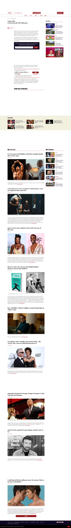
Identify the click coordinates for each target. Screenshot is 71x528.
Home (8, 18)
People (56, 152)
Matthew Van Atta (12, 27)
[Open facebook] (15, 13)
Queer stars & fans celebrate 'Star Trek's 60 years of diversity (24, 229)
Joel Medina (9, 311)
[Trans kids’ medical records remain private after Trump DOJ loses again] (50, 31)
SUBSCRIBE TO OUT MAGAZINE (9, 13)
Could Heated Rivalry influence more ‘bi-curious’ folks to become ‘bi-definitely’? (26, 481)
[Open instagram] (21, 13)
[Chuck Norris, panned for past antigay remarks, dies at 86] (26, 445)
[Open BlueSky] (17, 13)
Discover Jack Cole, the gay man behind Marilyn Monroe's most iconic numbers (23, 268)
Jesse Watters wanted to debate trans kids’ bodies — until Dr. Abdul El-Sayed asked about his (59, 168)
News (31, 15)
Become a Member (35, 72)
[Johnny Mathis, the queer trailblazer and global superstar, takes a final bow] (49, 121)
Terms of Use (22, 526)
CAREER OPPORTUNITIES (16, 522)
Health (36, 15)
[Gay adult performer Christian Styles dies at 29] (50, 178)
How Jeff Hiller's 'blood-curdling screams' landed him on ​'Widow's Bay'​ (26, 309)
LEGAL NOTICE (41, 522)
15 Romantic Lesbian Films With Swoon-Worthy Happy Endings (39, 121)
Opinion (45, 15)
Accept (69, 526)
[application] (54, 52)
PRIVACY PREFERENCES (32, 522)
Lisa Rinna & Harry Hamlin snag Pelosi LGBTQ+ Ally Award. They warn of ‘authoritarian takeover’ (24, 342)
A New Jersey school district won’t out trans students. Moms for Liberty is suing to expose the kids (59, 27)
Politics (25, 15)
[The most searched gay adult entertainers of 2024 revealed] (30, 126)
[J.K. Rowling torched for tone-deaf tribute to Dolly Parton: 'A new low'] (50, 154)
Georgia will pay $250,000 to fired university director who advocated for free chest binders (59, 45)
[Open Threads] (19, 13)
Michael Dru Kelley (10, 483)
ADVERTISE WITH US (22, 522)
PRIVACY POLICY (27, 522)
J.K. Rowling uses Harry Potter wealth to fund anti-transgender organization (20, 126)
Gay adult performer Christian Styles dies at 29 (59, 179)
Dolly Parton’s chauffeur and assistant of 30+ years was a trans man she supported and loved (59, 162)
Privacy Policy (16, 526)
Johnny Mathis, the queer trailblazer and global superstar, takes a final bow (58, 121)
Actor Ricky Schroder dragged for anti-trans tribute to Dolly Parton (59, 173)
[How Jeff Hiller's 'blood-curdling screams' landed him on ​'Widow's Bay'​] (26, 323)
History (41, 15)
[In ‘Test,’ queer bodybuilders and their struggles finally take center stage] (26, 169)
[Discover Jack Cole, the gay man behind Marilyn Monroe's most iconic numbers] (26, 282)
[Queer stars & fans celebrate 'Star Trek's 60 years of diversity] (26, 243)
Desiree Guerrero (10, 192)
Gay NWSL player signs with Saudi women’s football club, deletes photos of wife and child (59, 39)
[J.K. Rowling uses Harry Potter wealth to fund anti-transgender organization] (11, 126)
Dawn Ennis (9, 231)
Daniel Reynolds (9, 157)
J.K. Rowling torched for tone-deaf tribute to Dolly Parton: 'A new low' (59, 156)
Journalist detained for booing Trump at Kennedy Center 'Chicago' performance (26, 394)
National (56, 164)
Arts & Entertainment (13, 18)
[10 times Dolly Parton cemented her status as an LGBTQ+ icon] (11, 121)
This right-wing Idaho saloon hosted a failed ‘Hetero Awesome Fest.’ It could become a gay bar (59, 185)
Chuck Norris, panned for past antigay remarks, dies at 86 (25, 431)
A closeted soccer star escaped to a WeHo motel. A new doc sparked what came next (25, 189)
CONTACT (9, 522)
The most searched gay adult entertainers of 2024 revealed (39, 126)
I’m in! (36, 47)
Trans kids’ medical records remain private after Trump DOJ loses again (59, 33)
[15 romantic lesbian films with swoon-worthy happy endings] (30, 121)
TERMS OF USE (37, 522)
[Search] (55, 12)
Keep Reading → (20, 184)
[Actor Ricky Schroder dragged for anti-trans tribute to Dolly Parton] (50, 172)
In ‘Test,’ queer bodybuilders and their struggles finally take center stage (25, 155)
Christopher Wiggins (10, 345)
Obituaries (56, 176)
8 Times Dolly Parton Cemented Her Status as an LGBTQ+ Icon (20, 121)
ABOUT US (12, 522)
